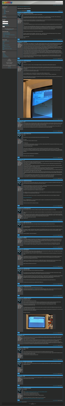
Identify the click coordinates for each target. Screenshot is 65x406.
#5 (62, 132)
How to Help (9, 67)
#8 (62, 207)
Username (3, 20)
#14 (62, 297)
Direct (7, 29)
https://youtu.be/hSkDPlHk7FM (27, 197)
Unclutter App (11, 29)
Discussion (21, 6)
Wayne (3, 47)
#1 (62, 12)
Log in (18, 10)
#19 (62, 387)
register (21, 10)
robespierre (20, 42)
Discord (5, 10)
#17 (62, 361)
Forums (18, 6)
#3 (62, 60)
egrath (3, 49)
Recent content (5, 17)
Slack (4, 12)
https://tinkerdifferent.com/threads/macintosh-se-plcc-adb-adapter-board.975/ (33, 398)
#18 (62, 375)
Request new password (6, 25)
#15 (62, 334)
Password (3, 22)
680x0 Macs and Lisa (26, 6)
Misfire (5, 11)
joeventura (4, 45)
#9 (62, 221)
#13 (62, 285)
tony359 (19, 13)
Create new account (5, 24)
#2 (62, 41)
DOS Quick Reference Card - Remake (7, 48)
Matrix (4, 9)
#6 (62, 159)
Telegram (5, 13)
